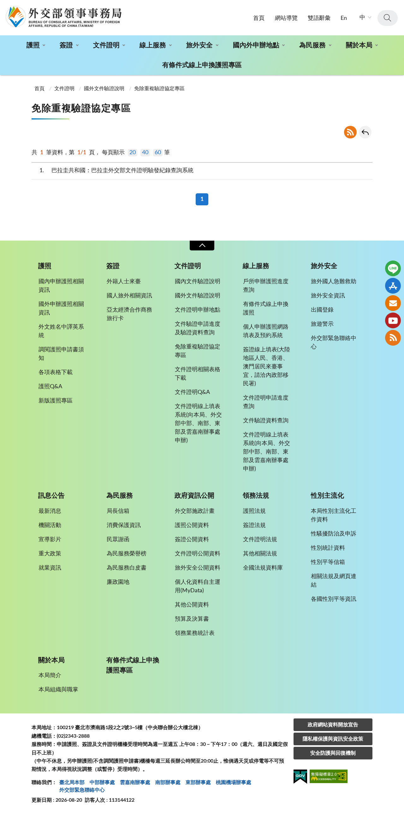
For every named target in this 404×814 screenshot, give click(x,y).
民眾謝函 (118, 539)
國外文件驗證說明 (104, 88)
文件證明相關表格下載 (197, 374)
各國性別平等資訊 (333, 599)
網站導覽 (286, 18)
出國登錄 (322, 310)
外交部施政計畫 (195, 511)
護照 (33, 45)
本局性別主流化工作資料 (333, 515)
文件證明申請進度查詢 (265, 402)
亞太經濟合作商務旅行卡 (129, 314)
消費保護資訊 (124, 525)
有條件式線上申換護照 (265, 309)
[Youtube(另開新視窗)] (393, 320)
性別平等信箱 (328, 562)
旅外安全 (199, 45)
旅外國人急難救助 (333, 281)
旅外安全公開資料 (197, 568)
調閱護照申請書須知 (61, 354)
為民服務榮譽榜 (126, 554)
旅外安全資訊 (328, 296)
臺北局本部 (72, 782)
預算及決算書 (192, 619)
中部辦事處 (102, 782)
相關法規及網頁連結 (333, 581)
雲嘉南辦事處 (135, 782)
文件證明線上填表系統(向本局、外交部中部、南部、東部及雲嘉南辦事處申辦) (198, 423)
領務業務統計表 (195, 633)
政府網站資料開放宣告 (333, 724)
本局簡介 (50, 675)
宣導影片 (50, 539)
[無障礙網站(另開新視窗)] (329, 777)
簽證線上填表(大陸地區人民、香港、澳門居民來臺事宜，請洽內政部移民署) (266, 367)
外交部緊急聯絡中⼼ (82, 790)
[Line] (393, 268)
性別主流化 (327, 495)
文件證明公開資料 (197, 554)
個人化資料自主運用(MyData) (197, 586)
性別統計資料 (328, 548)
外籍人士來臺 (124, 281)
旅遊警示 (322, 324)
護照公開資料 (192, 525)
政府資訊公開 (194, 495)
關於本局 (359, 45)
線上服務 (153, 45)
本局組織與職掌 (58, 690)
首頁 (258, 18)
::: (3, 5)
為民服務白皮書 (126, 568)
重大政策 (50, 554)
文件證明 (106, 45)
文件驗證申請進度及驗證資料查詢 (197, 328)
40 (145, 152)
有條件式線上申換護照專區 (202, 65)
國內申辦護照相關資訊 (61, 286)
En (344, 18)
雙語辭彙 (319, 18)
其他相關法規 (260, 554)
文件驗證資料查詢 (265, 421)
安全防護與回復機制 (333, 753)
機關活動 (50, 525)
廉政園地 (118, 582)
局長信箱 (118, 511)
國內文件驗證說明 (197, 281)
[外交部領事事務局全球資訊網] (63, 17)
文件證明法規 (260, 539)
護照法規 (254, 511)
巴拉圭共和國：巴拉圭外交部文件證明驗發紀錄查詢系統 (116, 170)
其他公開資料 (192, 605)
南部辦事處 (168, 782)
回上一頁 (365, 132)
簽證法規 (254, 525)
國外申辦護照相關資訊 (61, 309)
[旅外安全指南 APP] (393, 286)
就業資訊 (50, 568)
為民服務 (312, 45)
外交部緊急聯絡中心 (333, 343)
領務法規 (256, 495)
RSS (350, 132)
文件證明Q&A (192, 392)
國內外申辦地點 (256, 45)
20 (132, 152)
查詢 (387, 18)
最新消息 (50, 511)
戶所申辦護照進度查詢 (265, 286)
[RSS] (393, 338)
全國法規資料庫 (263, 568)
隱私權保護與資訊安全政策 (333, 738)
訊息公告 (51, 495)
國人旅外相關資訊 (129, 296)
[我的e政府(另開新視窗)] (300, 778)
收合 (202, 245)
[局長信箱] (393, 303)
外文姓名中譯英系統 (61, 331)
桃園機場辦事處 (233, 782)
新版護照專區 (56, 401)
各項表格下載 (56, 372)
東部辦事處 (198, 782)
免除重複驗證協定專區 (159, 88)
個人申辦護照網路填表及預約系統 (265, 331)
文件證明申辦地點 (197, 310)
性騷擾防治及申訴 (333, 534)
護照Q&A (50, 386)
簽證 (66, 45)
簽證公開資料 (192, 539)
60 (158, 152)
